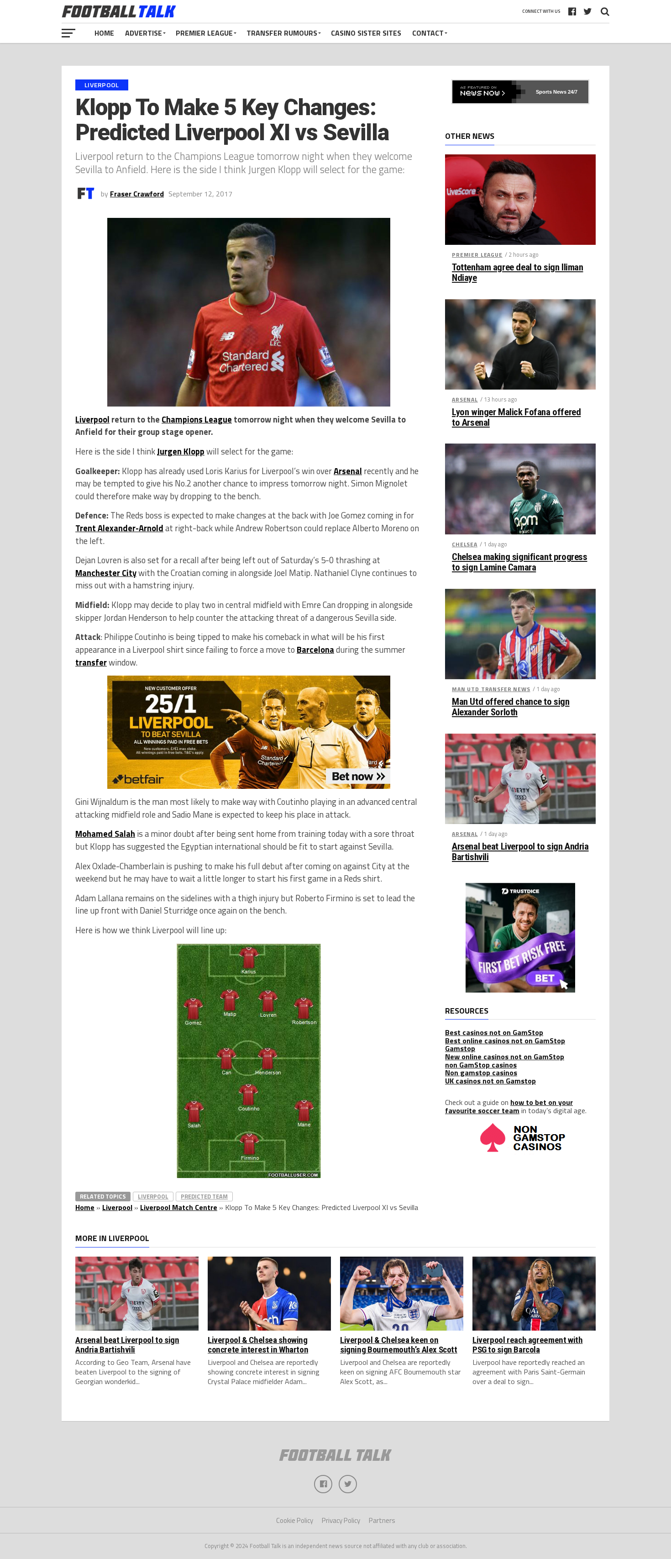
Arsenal (348, 471)
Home (104, 32)
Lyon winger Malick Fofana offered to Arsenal (516, 417)
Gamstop (460, 1048)
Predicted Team (204, 1196)
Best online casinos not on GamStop (505, 1040)
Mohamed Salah (105, 833)
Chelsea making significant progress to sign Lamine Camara (519, 562)
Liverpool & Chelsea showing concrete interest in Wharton (258, 1345)
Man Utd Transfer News (491, 689)
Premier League (204, 32)
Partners (382, 1520)
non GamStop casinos (481, 1064)
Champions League (197, 419)
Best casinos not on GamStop (494, 1032)
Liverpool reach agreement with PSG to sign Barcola (527, 1345)
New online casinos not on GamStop (504, 1056)
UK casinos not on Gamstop (490, 1080)
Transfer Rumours (281, 32)
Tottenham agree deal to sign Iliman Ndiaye (517, 272)
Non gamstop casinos (481, 1072)
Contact (428, 32)
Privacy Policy (341, 1520)
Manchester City (105, 572)
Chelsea (464, 544)
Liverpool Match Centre (178, 1207)
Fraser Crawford (137, 193)
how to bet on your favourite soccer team (509, 1106)
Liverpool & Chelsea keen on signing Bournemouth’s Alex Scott (398, 1345)
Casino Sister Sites (366, 32)
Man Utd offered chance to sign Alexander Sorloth (511, 707)
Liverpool (92, 419)
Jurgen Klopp (180, 451)
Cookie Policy (294, 1520)
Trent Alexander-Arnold (119, 528)
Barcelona (315, 649)
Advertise (143, 32)
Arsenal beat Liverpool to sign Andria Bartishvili (520, 851)
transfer (91, 662)
